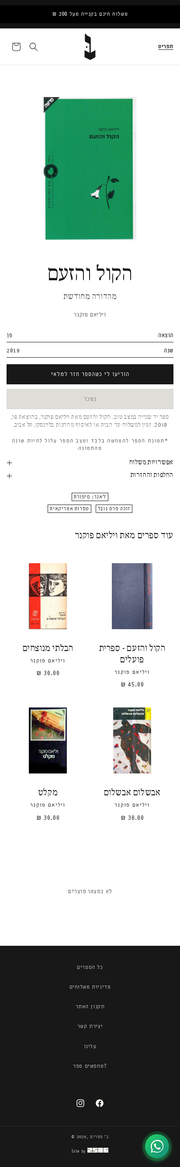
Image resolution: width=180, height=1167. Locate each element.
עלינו (90, 1046)
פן (9, 335)
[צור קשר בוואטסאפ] (157, 1146)
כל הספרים (90, 967)
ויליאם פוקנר (90, 314)
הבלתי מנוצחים (48, 648)
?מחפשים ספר (90, 1066)
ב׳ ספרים (99, 1137)
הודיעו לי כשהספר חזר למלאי (90, 374)
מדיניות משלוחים (90, 987)
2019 (13, 350)
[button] (165, 46)
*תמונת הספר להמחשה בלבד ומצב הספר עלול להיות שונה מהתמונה (90, 444)
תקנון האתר (90, 1006)
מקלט (48, 793)
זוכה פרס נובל (114, 508)
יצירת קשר (90, 1026)
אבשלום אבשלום (132, 793)
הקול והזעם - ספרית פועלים (132, 654)
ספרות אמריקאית (69, 508)
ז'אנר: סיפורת (90, 497)
